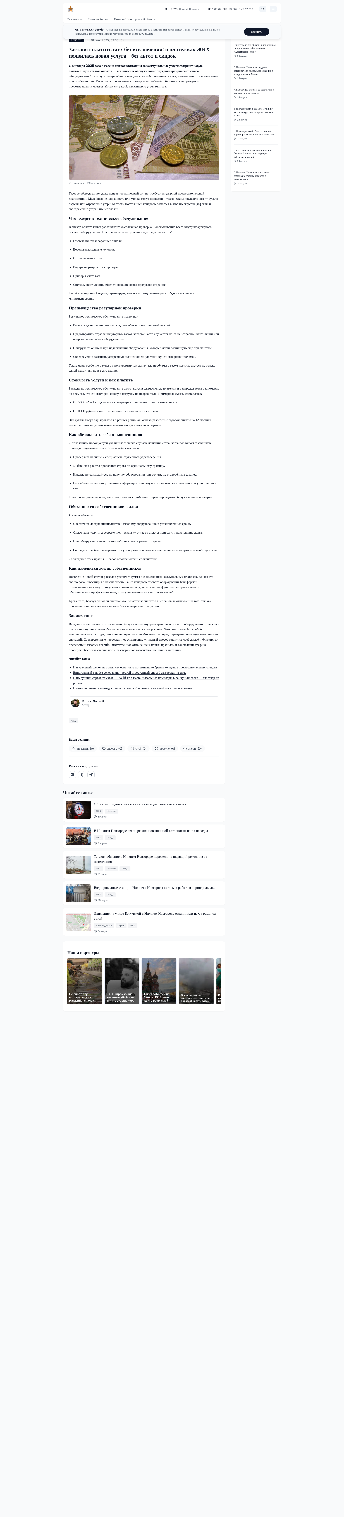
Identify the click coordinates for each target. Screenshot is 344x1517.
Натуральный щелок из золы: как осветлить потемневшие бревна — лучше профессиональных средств (145, 667)
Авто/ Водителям (104, 925)
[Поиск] (262, 9)
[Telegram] (91, 774)
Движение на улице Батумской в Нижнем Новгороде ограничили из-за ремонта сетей (155, 916)
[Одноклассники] (81, 774)
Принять (256, 31)
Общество (111, 811)
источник (175, 650)
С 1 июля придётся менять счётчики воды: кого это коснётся (140, 804)
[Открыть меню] (273, 9)
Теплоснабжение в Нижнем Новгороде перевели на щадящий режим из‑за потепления (150, 859)
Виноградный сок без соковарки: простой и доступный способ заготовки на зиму (129, 672)
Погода (110, 837)
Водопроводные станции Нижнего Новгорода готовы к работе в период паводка (154, 887)
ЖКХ (73, 720)
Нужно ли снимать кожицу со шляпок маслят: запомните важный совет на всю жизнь (132, 688)
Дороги (121, 925)
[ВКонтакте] (72, 774)
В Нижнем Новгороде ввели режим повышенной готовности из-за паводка (151, 830)
